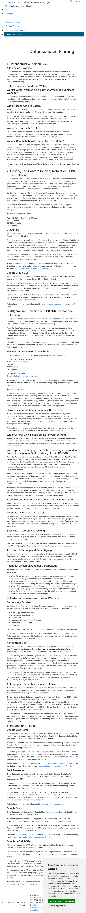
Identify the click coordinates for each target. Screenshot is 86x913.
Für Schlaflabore (12, 26)
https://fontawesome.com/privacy (51, 804)
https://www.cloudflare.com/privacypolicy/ (32, 268)
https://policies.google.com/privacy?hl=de (55, 766)
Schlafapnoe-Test (13, 22)
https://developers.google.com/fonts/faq (54, 763)
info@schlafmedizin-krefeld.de (25, 376)
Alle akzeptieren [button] (55, 901)
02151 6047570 (8, 2)
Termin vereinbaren (13, 34)
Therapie (9, 14)
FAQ (7, 18)
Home (8, 9)
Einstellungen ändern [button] (57, 906)
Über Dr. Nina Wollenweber (16, 30)
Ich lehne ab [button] (69, 901)
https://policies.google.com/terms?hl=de (23, 884)
